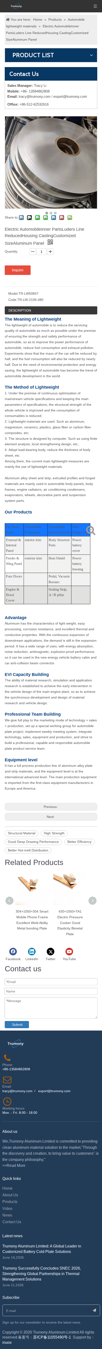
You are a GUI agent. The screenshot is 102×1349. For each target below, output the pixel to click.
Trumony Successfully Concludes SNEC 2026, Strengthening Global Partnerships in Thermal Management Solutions (41, 1273)
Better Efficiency (79, 842)
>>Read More (13, 1165)
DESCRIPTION (20, 310)
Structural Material (21, 833)
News (7, 1215)
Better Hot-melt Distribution (28, 850)
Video (7, 1209)
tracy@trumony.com (35, 96)
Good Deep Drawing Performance (33, 842)
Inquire (17, 270)
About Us (10, 1195)
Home (7, 1188)
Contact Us (11, 1222)
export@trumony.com (54, 1091)
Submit (17, 1024)
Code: (12, 300)
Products (9, 1202)
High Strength (54, 833)
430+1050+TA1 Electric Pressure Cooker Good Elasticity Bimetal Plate (70, 922)
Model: (13, 293)
